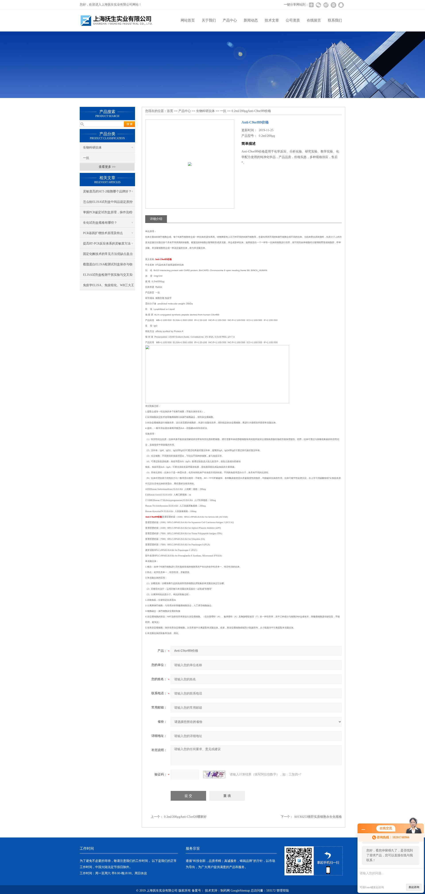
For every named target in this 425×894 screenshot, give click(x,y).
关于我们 (209, 20)
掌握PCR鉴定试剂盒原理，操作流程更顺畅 (107, 214)
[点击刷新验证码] (214, 774)
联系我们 (335, 20)
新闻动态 (251, 20)
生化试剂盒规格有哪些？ (100, 222)
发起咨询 (414, 887)
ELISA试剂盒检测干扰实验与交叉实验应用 (107, 276)
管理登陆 (282, 890)
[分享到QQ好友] (341, 4)
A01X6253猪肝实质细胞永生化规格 (318, 816)
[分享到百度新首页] (333, 4)
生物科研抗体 (92, 147)
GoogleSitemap (240, 890)
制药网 (225, 890)
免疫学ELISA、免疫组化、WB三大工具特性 (108, 287)
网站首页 (188, 20)
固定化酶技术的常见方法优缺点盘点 (108, 254)
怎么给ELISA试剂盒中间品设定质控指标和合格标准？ (107, 203)
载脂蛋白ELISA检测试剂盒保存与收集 (107, 266)
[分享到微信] (318, 4)
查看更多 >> (107, 166)
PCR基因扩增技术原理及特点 (103, 233)
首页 (170, 111)
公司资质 (293, 20)
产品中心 (230, 20)
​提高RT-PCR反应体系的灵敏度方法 (107, 243)
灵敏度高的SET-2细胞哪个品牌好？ (107, 191)
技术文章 (272, 20)
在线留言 (314, 20)
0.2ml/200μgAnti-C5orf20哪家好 (185, 816)
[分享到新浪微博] (326, 4)
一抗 (86, 158)
